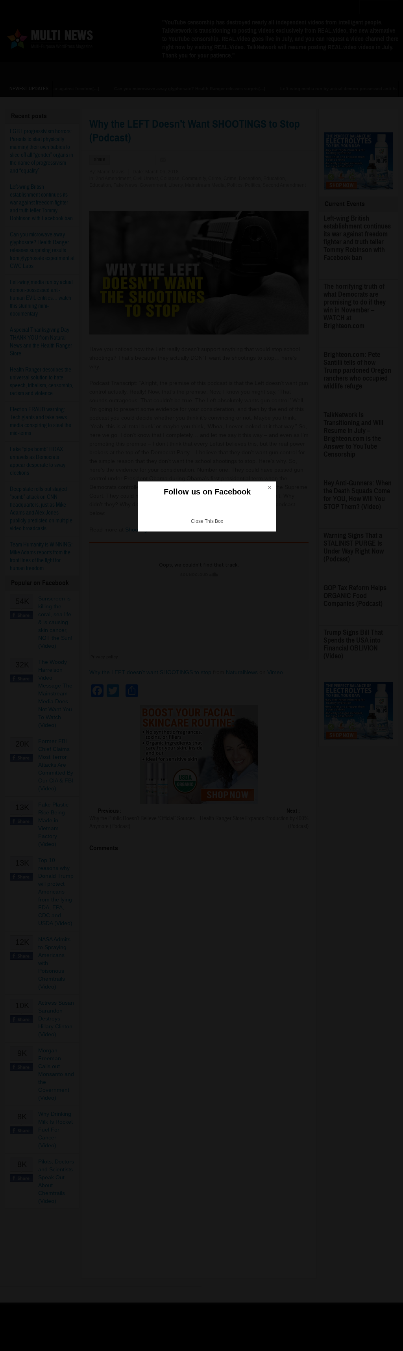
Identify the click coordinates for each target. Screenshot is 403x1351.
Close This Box (207, 521)
